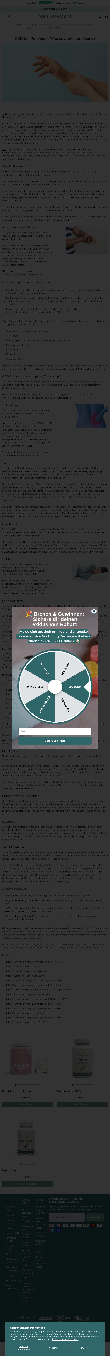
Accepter (53, 1348)
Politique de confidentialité (65, 1339)
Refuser (83, 1348)
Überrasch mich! (55, 741)
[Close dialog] (94, 611)
